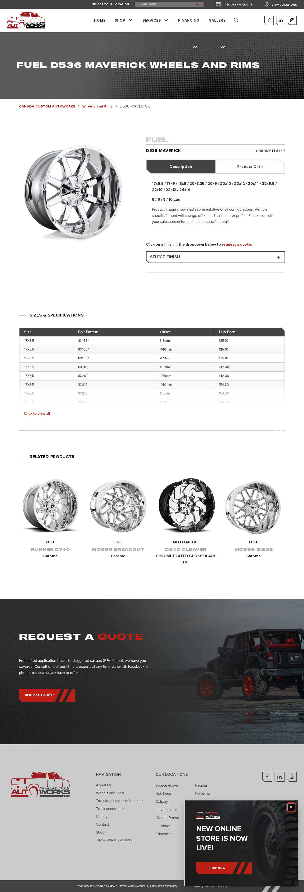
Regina (201, 785)
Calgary (162, 801)
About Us (103, 785)
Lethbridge (165, 826)
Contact (102, 824)
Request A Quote (238, 4)
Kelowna (202, 793)
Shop (100, 832)
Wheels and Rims (110, 793)
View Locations (284, 5)
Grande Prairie (167, 818)
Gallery (102, 816)
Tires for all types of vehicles (119, 801)
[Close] (291, 807)
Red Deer (163, 793)
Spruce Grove (167, 785)
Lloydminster (166, 810)
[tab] (181, 166)
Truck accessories (110, 809)
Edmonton (164, 834)
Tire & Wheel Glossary (114, 840)
